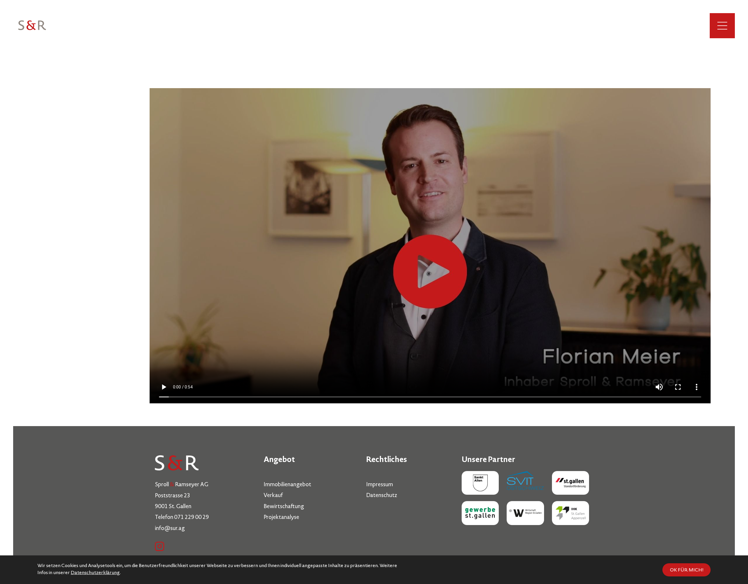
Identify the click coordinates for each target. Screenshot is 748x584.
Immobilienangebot (287, 485)
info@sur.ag (170, 529)
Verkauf (273, 496)
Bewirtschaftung (284, 507)
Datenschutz (381, 496)
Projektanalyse (281, 518)
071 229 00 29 (191, 518)
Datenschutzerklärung (95, 573)
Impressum (379, 485)
